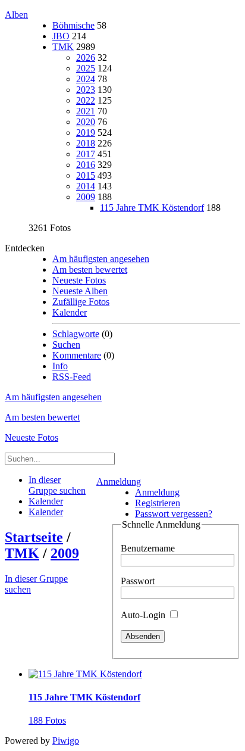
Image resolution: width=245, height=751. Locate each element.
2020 (85, 122)
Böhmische (73, 25)
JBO (61, 36)
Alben (16, 15)
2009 (85, 197)
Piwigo (65, 741)
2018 (85, 143)
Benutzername (148, 548)
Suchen (66, 344)
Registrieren (157, 503)
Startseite (34, 537)
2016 (85, 165)
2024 (85, 79)
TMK (63, 47)
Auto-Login (144, 615)
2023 (85, 90)
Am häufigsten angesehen (100, 259)
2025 (85, 68)
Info (60, 366)
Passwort (138, 581)
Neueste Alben (80, 291)
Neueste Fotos (79, 280)
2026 (85, 57)
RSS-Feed (71, 377)
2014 (85, 186)
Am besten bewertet (89, 269)
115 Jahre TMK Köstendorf (152, 207)
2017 (85, 154)
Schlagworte (75, 334)
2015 (85, 175)
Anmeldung (118, 481)
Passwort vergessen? (173, 514)
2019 (85, 132)
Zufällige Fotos (80, 302)
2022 (85, 100)
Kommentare (76, 355)
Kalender (69, 312)
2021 (85, 111)
